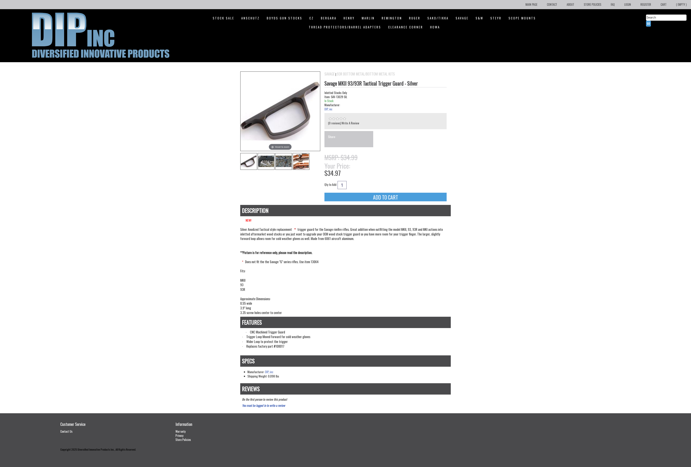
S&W (479, 18)
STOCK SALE (223, 18)
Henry (349, 18)
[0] (330, 118)
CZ (311, 18)
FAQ (613, 4)
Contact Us (66, 431)
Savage (462, 18)
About (570, 4)
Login (627, 4)
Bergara (329, 18)
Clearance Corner (405, 27)
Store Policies (592, 4)
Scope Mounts (522, 18)
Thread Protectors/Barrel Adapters (345, 27)
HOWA (435, 27)
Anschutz (250, 18)
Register (645, 4)
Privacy (179, 435)
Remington (392, 18)
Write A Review (350, 123)
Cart (664, 4)
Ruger (414, 18)
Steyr (496, 18)
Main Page (531, 4)
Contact (552, 4)
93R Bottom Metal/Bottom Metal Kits (366, 74)
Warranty (180, 431)
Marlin (368, 18)
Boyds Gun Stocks (284, 18)
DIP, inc (328, 109)
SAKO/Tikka (438, 18)
